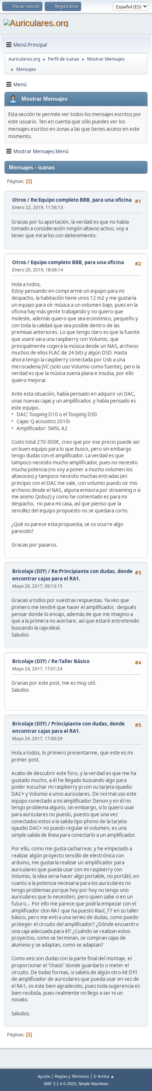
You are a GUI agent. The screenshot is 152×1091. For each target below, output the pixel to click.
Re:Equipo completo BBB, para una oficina (81, 200)
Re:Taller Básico (70, 661)
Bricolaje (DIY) (29, 571)
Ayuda (44, 1076)
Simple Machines (93, 1083)
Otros (19, 200)
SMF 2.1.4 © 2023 (60, 1083)
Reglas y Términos (72, 1076)
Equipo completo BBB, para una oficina (77, 262)
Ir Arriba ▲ (104, 1076)
